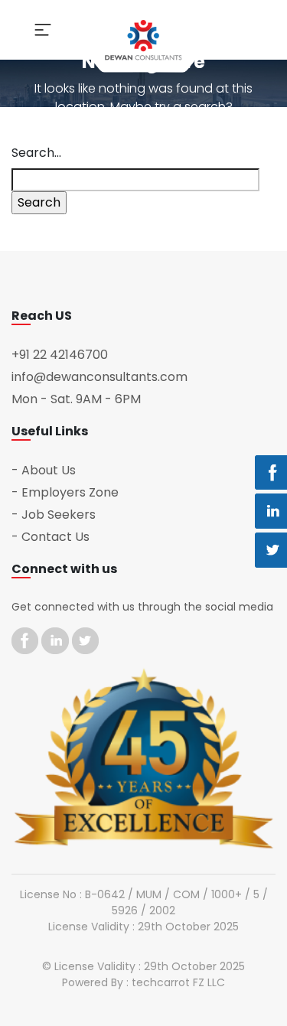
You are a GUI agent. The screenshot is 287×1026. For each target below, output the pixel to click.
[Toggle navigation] (43, 30)
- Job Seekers (53, 514)
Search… (36, 152)
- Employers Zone (65, 492)
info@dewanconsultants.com (99, 377)
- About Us (43, 470)
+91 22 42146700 (59, 354)
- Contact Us (50, 537)
